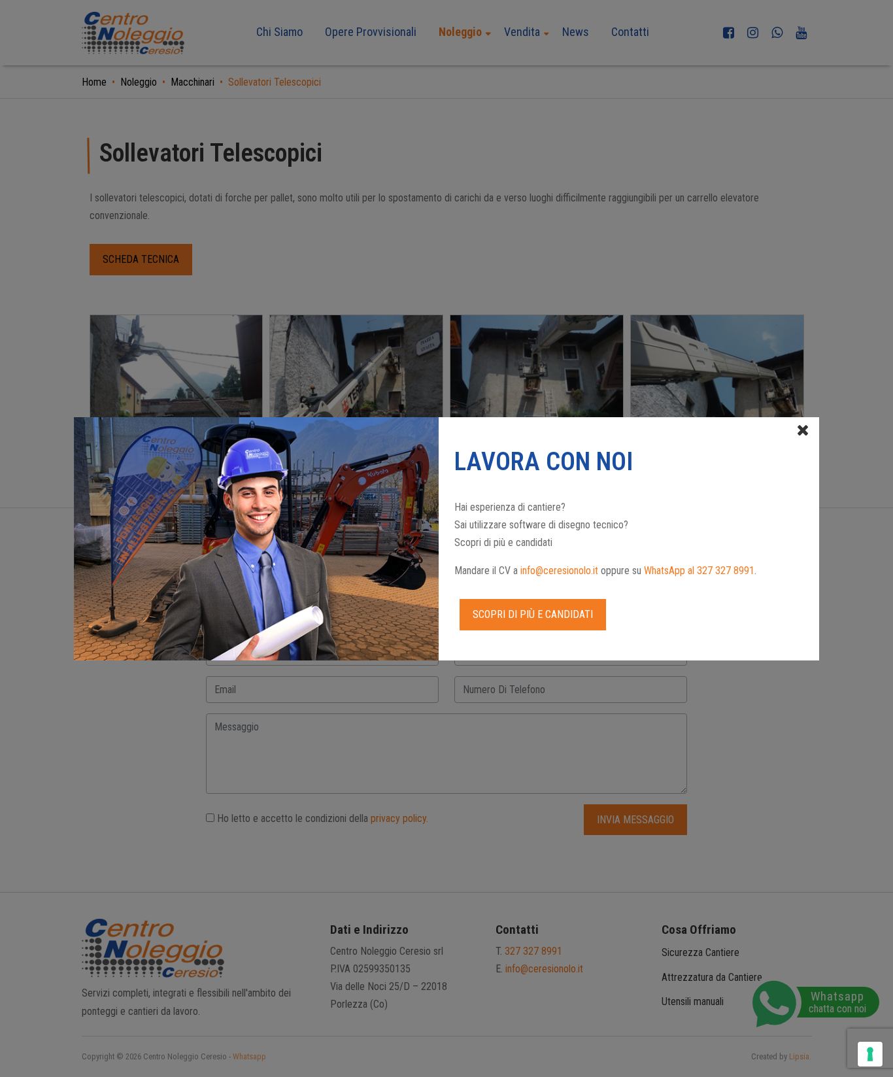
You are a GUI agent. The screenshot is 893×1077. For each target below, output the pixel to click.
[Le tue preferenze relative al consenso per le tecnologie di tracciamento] (870, 1054)
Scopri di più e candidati (533, 614)
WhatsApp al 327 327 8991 (699, 570)
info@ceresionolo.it (559, 570)
